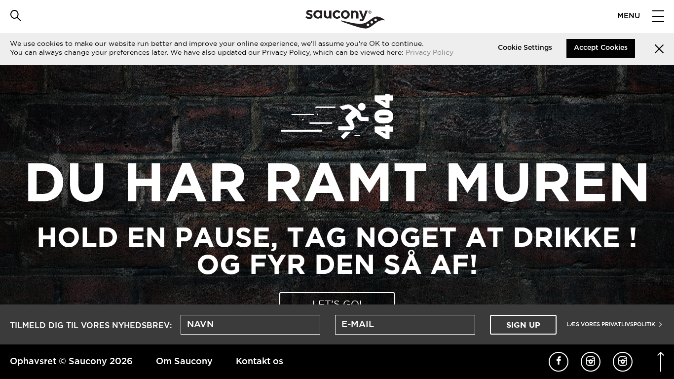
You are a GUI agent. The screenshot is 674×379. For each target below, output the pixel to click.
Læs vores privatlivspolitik (611, 324)
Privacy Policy (429, 52)
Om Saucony (184, 361)
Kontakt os (259, 361)
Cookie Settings (525, 47)
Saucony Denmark (345, 19)
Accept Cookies (601, 47)
